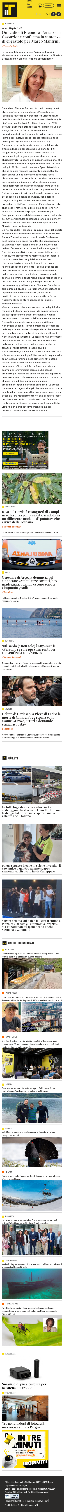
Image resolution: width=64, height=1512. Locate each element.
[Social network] (53, 14)
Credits (21, 1505)
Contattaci (19, 1500)
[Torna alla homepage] (8, 8)
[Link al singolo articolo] (32, 488)
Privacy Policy (41, 1500)
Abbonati (48, 5)
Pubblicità (29, 1500)
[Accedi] (40, 6)
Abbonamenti (31, 1505)
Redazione (9, 1500)
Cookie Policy (11, 1505)
